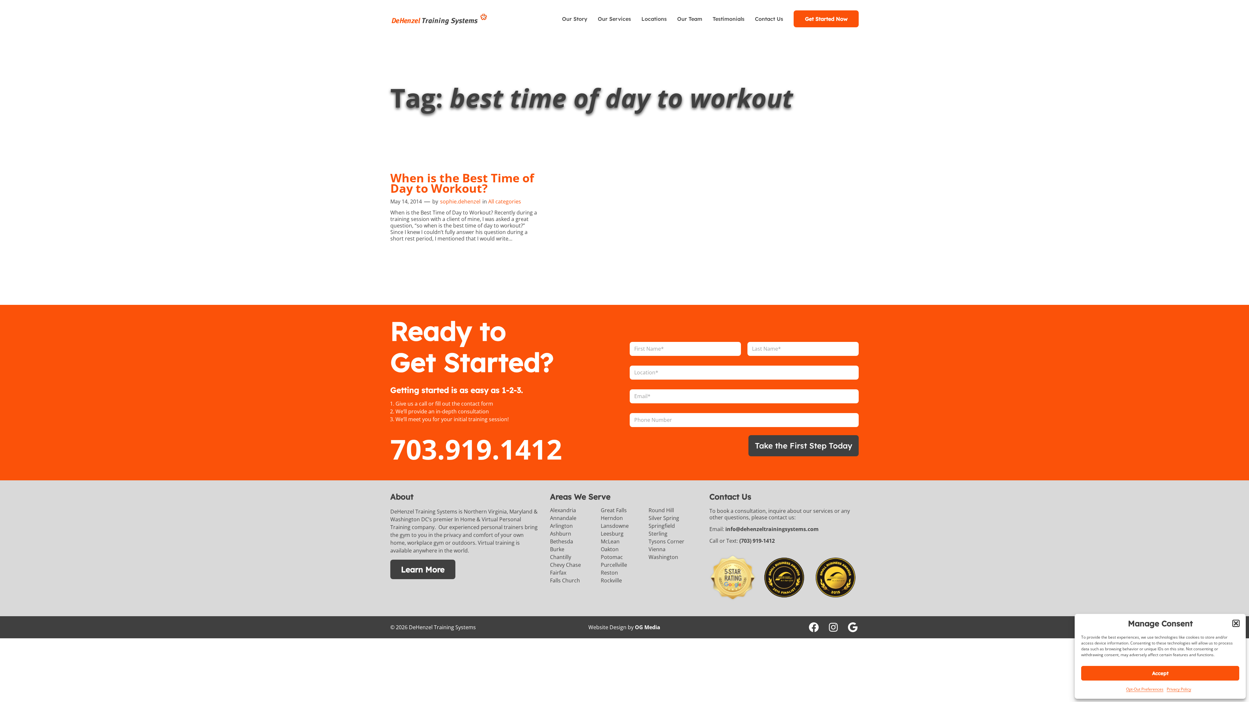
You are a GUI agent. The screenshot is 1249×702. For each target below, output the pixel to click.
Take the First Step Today (803, 445)
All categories (504, 201)
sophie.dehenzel (460, 201)
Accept (1160, 673)
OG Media (647, 627)
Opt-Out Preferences (1144, 689)
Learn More (423, 569)
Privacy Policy (1179, 689)
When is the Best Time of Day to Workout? (462, 183)
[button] (1236, 623)
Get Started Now (826, 19)
